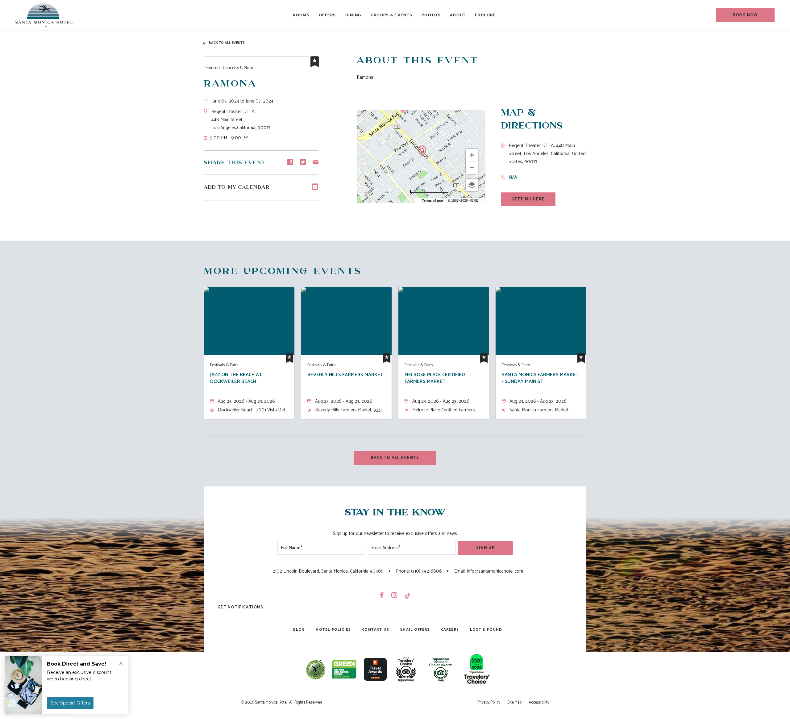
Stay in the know (395, 512)
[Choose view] (472, 185)
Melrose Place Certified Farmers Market (435, 378)
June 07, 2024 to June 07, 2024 (242, 101)
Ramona (230, 83)
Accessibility (539, 702)
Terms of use (432, 200)
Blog (299, 630)
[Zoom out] (472, 168)
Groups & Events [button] (392, 15)
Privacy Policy (488, 702)
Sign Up (485, 548)
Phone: (403, 571)
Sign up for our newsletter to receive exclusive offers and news (395, 533)
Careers (450, 630)
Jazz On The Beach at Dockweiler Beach (236, 378)
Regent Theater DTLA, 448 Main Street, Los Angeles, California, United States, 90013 (547, 154)
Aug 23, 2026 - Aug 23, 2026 (246, 401)
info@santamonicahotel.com (495, 571)
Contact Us (375, 630)
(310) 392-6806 (426, 571)
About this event (417, 60)
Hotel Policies (333, 630)
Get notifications (240, 607)
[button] (745, 15)
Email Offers (415, 630)
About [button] (458, 15)
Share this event (234, 163)
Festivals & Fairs (224, 365)
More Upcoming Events (283, 271)
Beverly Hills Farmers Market (345, 375)
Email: (460, 571)
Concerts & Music (229, 68)
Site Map (514, 702)
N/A (513, 177)
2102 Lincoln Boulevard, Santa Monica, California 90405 (328, 571)
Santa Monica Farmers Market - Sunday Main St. (540, 378)
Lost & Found (486, 630)
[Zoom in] (472, 155)
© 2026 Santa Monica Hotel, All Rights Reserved (281, 702)
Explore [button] (485, 15)
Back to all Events (227, 43)
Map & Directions (532, 119)
